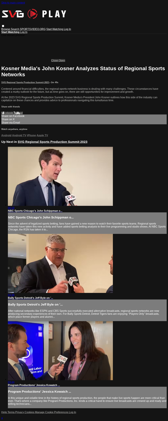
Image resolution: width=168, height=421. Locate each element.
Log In (67, 29)
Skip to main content (13, 2)
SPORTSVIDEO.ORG (33, 29)
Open (62, 60)
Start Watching (55, 29)
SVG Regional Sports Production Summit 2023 (25, 82)
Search (15, 29)
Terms (11, 412)
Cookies (30, 412)
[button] (3, 26)
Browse (6, 29)
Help (4, 412)
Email (19, 113)
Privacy (20, 412)
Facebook (7, 113)
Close (55, 60)
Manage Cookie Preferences (52, 412)
